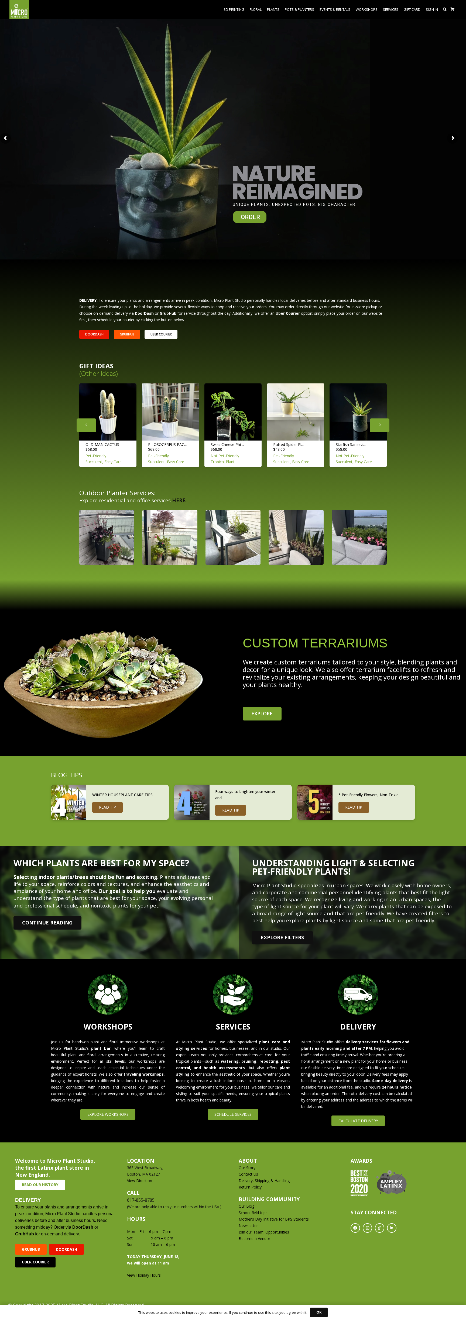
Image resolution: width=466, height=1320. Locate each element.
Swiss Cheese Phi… (227, 444)
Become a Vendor (254, 1238)
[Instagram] (367, 1228)
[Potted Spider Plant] (295, 412)
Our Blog (246, 1206)
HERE (178, 500)
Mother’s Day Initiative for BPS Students (274, 1219)
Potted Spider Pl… (288, 444)
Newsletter (248, 1225)
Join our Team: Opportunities (264, 1232)
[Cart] (453, 9)
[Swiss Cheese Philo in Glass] (233, 412)
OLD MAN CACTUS (102, 444)
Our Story (247, 1167)
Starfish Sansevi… (351, 444)
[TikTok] (379, 1228)
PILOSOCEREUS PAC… (167, 444)
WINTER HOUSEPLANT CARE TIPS (122, 794)
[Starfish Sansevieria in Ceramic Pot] (358, 412)
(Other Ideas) (98, 373)
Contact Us (248, 1174)
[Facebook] (355, 1228)
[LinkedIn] (391, 1228)
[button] (445, 9)
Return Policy (250, 1187)
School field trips (253, 1212)
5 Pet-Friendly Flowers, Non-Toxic (368, 794)
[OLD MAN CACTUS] (107, 412)
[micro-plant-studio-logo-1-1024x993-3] (19, 9)
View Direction (139, 1180)
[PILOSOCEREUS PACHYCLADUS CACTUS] (170, 412)
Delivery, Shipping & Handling (265, 1180)
